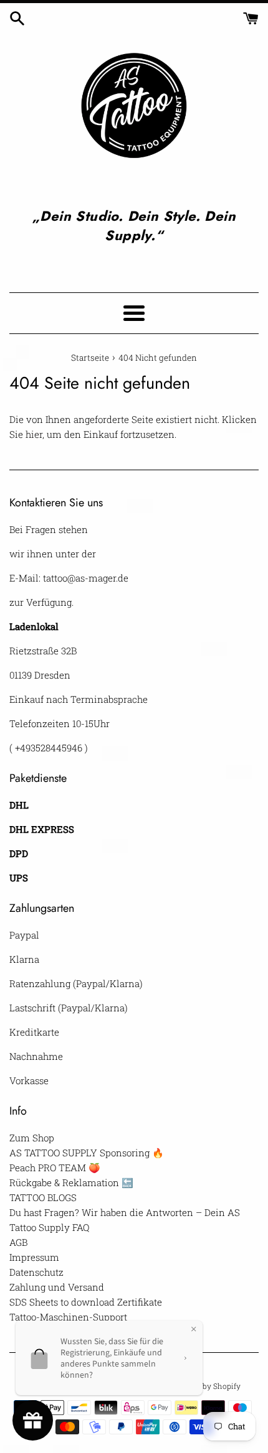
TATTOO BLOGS (43, 1197)
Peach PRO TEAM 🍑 (54, 1167)
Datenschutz (36, 1272)
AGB (18, 1242)
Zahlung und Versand (56, 1287)
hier (34, 434)
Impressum (34, 1257)
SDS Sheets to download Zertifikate (85, 1302)
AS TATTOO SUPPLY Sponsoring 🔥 (86, 1152)
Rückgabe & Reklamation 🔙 (71, 1182)
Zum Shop (31, 1137)
